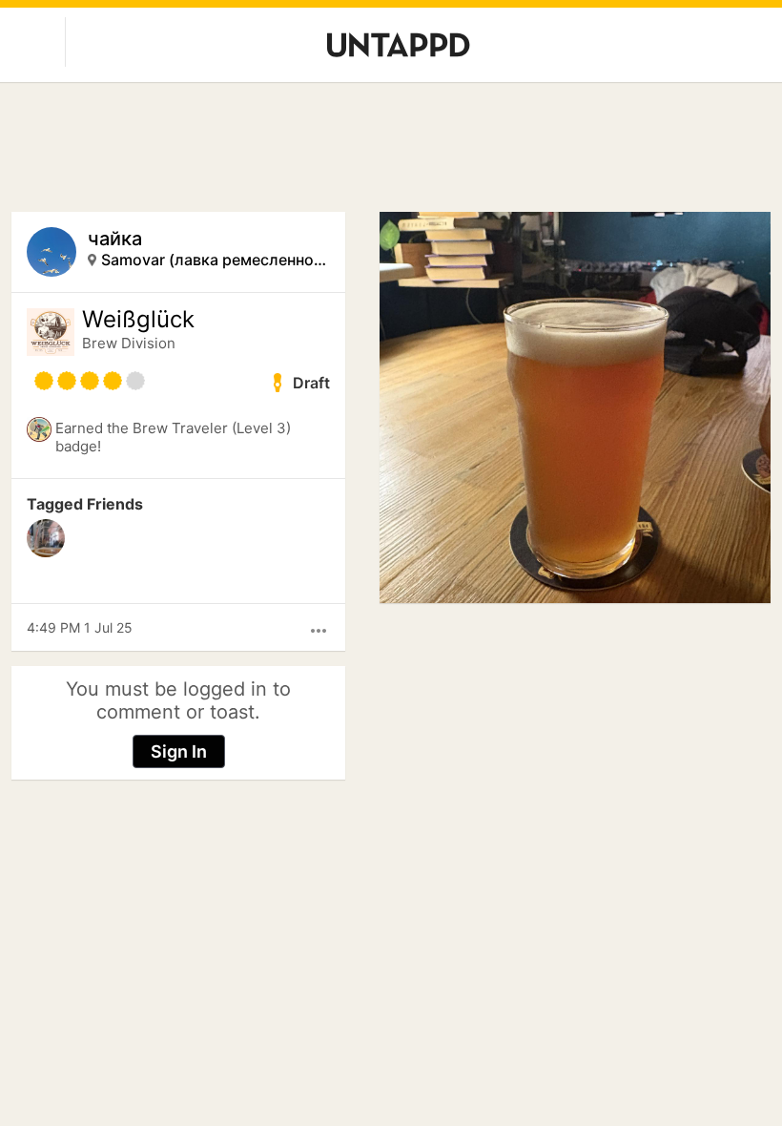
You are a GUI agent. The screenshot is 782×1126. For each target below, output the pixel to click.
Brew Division (128, 343)
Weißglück (138, 319)
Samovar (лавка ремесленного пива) (216, 259)
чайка (115, 238)
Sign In (179, 751)
